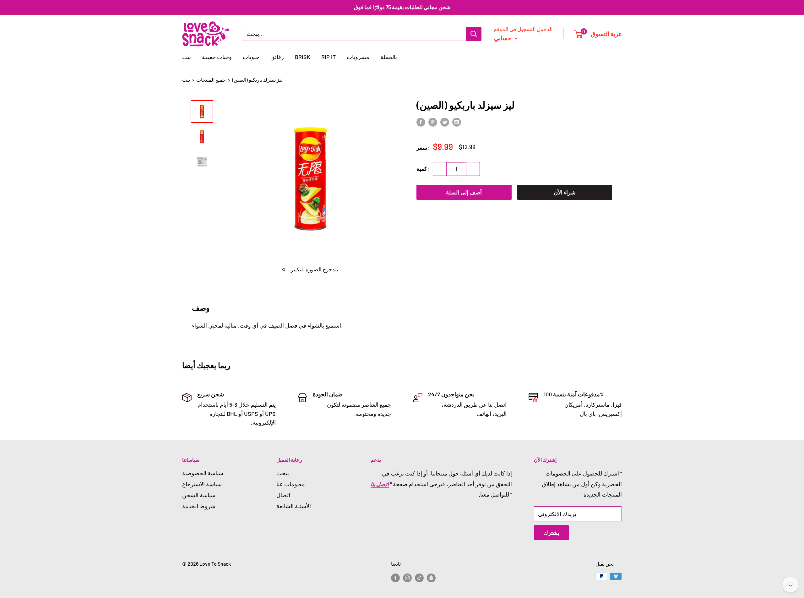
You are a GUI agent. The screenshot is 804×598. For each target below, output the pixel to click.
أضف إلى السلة (464, 192)
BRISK (302, 56)
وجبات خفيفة (217, 56)
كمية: (422, 168)
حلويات (251, 56)
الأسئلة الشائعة (293, 506)
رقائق (277, 56)
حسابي (503, 37)
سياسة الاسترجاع (202, 484)
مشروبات (358, 56)
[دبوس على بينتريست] (432, 122)
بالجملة (388, 56)
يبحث (282, 473)
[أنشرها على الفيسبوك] (420, 122)
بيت (186, 56)
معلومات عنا (290, 484)
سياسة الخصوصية (202, 473)
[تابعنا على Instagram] (407, 577)
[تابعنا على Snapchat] (431, 577)
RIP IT (328, 56)
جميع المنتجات (211, 80)
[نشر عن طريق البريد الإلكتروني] (456, 122)
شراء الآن (565, 192)
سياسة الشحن (198, 495)
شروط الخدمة (198, 506)
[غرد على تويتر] (444, 122)
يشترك (551, 532)
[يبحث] (473, 34)
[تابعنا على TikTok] (419, 577)
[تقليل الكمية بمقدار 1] (439, 169)
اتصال (283, 495)
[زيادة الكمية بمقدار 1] (473, 169)
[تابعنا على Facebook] (395, 577)
